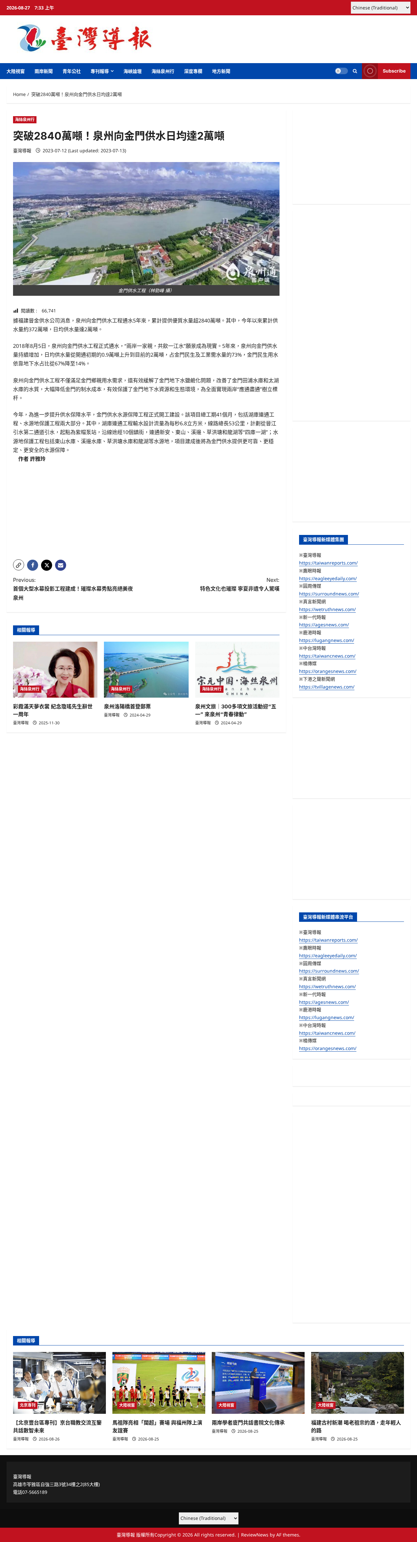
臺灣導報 (22, 150)
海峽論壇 (132, 71)
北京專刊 (28, 1405)
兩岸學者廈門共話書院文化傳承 (248, 1422)
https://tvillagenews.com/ (326, 687)
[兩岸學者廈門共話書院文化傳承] (258, 1383)
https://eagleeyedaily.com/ (328, 578)
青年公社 (72, 71)
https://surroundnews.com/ (329, 594)
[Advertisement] (146, 508)
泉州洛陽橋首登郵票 (127, 706)
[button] (355, 71)
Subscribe (394, 71)
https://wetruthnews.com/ (327, 609)
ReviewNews (254, 1535)
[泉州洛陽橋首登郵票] (146, 670)
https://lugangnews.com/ (326, 640)
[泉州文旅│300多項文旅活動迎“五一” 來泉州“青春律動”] (237, 670)
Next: (240, 584)
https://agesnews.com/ (324, 624)
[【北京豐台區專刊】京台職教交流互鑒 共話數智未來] (59, 1383)
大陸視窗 (16, 71)
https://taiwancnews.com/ (327, 656)
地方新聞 (221, 71)
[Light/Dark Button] (341, 71)
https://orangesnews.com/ (327, 671)
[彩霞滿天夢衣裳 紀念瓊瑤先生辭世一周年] (55, 670)
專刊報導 (100, 71)
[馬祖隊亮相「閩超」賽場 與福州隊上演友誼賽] (158, 1383)
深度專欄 (193, 71)
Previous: (73, 589)
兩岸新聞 (44, 71)
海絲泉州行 (162, 71)
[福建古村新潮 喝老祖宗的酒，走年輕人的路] (357, 1383)
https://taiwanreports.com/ (328, 563)
